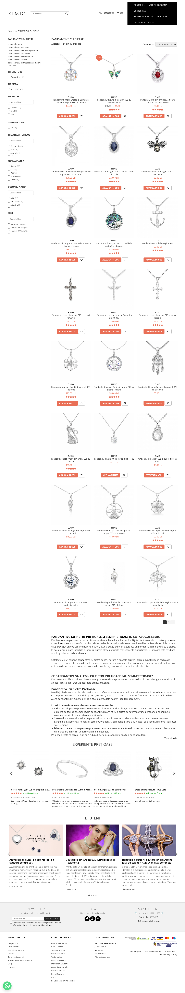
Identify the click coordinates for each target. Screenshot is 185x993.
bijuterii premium (137, 660)
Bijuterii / (12, 31)
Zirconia (14, 107)
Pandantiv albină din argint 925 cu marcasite (157, 173)
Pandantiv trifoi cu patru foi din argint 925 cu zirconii (157, 532)
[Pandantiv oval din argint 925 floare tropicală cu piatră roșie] (157, 74)
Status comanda (58, 950)
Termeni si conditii (16, 957)
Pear (12, 173)
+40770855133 (150, 917)
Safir (12, 114)
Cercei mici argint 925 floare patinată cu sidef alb (35, 789)
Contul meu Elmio (59, 943)
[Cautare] (66, 13)
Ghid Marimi (13, 946)
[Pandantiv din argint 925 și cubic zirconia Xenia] (157, 433)
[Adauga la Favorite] (81, 116)
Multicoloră (15, 201)
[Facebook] (87, 918)
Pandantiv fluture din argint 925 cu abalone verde (114, 101)
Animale (14, 153)
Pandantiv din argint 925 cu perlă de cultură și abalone (114, 244)
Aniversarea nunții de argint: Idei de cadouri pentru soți (31, 861)
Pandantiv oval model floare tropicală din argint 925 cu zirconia (71, 173)
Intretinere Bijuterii (59, 963)
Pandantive (15, 77)
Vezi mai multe (170, 738)
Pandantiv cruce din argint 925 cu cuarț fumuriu (71, 316)
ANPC (53, 977)
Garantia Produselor (60, 967)
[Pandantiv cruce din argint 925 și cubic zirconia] (157, 289)
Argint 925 (15, 89)
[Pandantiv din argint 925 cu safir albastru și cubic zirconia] (71, 217)
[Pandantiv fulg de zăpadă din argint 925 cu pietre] (71, 361)
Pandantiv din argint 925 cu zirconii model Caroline (71, 603)
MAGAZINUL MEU (17, 937)
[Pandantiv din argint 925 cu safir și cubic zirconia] (114, 146)
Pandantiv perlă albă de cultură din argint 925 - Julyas (114, 603)
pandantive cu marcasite (18, 47)
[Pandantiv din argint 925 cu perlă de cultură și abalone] (114, 217)
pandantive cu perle (16, 44)
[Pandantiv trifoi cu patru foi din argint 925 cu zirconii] (157, 505)
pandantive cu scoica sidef (19, 53)
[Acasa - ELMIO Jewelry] (17, 13)
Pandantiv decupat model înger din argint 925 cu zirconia (114, 532)
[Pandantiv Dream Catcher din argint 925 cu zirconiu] (157, 361)
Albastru (14, 205)
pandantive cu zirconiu (17, 59)
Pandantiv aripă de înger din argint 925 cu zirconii (71, 532)
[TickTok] (92, 918)
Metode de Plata (58, 960)
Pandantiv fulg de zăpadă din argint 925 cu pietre (70, 388)
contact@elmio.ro (150, 921)
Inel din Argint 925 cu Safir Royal (110, 789)
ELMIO (71, 97)
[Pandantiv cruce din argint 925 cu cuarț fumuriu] (71, 289)
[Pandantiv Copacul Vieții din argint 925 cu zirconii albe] (157, 576)
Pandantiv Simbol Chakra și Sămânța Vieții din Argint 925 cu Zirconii (71, 101)
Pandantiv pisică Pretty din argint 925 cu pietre (70, 460)
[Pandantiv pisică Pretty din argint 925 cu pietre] (71, 433)
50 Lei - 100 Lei (17, 224)
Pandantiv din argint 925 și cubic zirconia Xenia (157, 460)
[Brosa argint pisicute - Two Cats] (154, 769)
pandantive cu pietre (89, 660)
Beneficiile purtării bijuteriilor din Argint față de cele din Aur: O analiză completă (147, 861)
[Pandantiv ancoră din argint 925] (157, 217)
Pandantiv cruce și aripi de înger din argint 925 (114, 316)
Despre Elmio (13, 943)
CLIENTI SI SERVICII (61, 937)
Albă (12, 198)
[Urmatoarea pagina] (173, 622)
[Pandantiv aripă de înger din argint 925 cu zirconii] (71, 505)
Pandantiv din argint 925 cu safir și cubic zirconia (114, 173)
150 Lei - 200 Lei (17, 231)
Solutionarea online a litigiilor (63, 980)
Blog (150, 22)
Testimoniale (56, 957)
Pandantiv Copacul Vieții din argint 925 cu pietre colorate (114, 388)
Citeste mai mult (16, 886)
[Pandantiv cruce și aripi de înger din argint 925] (114, 289)
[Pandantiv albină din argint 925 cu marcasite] (157, 146)
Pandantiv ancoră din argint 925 (157, 243)
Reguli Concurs (57, 974)
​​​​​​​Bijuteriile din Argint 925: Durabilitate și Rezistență (90, 861)
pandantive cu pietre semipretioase (23, 50)
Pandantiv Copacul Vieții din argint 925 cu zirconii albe (157, 603)
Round (13, 166)
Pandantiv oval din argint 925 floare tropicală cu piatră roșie (157, 101)
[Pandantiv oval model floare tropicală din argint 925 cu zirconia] (71, 146)
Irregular (14, 176)
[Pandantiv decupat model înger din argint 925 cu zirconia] (114, 505)
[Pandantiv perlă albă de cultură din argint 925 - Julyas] (114, 576)
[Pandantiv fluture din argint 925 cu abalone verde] (114, 74)
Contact (11, 967)
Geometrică (16, 146)
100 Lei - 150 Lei (17, 227)
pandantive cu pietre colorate (20, 56)
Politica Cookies (58, 970)
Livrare (11, 953)
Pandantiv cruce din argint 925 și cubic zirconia (157, 316)
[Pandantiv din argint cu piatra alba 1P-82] (114, 433)
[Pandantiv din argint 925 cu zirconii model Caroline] (71, 576)
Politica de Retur (58, 953)
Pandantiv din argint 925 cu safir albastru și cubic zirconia (71, 244)
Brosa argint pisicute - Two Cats (150, 789)
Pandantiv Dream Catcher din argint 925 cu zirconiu (157, 388)
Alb (12, 127)
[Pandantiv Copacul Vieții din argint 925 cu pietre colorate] (114, 361)
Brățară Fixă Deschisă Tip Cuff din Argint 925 (74, 789)
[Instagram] (98, 918)
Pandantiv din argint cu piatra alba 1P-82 (114, 458)
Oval (12, 169)
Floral (13, 149)
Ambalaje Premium (16, 950)
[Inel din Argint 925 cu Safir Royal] (113, 769)
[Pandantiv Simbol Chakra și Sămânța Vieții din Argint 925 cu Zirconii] (71, 74)
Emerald (14, 179)
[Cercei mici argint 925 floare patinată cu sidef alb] (30, 769)
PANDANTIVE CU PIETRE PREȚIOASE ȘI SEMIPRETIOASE (89, 637)
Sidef (13, 111)
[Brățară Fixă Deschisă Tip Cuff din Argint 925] (71, 769)
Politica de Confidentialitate (39, 925)
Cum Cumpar (57, 946)
